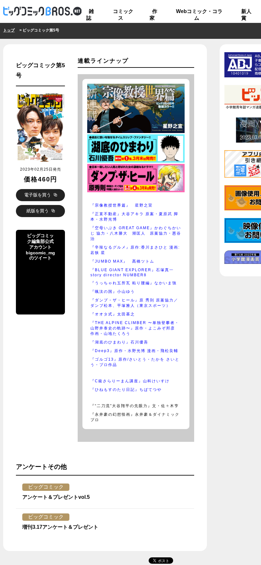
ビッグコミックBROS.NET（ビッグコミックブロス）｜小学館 (42, 11)
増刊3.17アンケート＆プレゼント (60, 527)
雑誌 (90, 15)
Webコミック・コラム (199, 15)
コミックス (123, 15)
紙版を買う (38, 210)
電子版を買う (38, 194)
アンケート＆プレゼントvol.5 (56, 497)
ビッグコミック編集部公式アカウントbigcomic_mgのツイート (39, 283)
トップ (9, 30)
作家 (153, 15)
